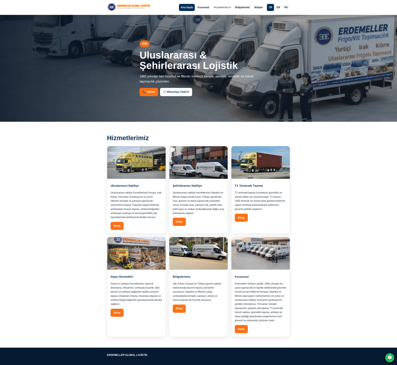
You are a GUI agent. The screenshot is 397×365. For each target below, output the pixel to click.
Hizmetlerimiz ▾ (222, 7)
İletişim (258, 7)
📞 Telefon (149, 92)
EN (278, 7)
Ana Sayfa (187, 7)
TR (270, 7)
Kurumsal (203, 7)
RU (286, 7)
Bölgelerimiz (242, 7)
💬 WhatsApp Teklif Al (176, 92)
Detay (117, 226)
